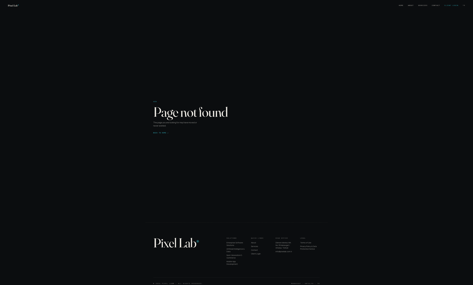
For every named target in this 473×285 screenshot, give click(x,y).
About (411, 5)
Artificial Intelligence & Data (236, 250)
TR (464, 5)
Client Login (451, 5)
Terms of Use (305, 242)
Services (422, 5)
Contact (436, 5)
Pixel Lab (13, 5)
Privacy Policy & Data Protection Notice (308, 247)
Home (401, 5)
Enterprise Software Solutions (235, 243)
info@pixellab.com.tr (284, 251)
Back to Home (161, 133)
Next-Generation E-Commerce (235, 256)
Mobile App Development (232, 262)
